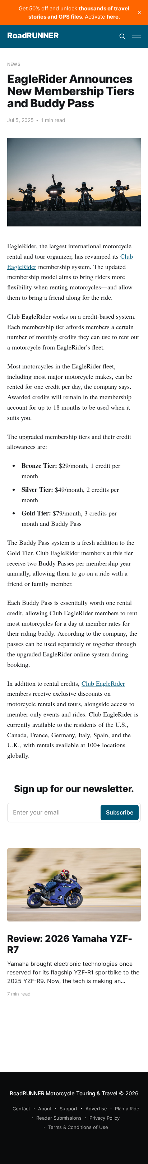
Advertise (96, 1108)
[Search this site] (122, 36)
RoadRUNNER (33, 35)
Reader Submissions (59, 1118)
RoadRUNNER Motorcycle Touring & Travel (63, 1093)
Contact (21, 1108)
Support (69, 1108)
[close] (139, 12)
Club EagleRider (103, 683)
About (45, 1108)
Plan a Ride (127, 1108)
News (13, 64)
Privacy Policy (104, 1118)
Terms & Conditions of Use (78, 1127)
